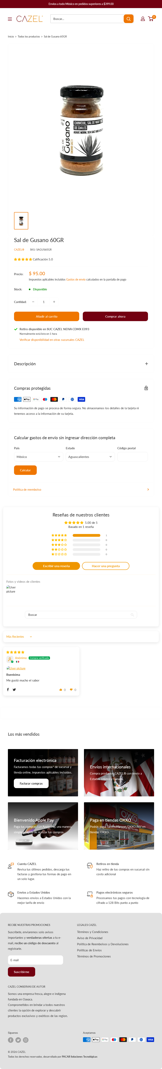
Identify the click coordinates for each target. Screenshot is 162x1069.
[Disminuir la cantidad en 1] (33, 302)
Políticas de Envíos (89, 950)
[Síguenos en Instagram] (25, 1040)
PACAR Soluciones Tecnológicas (79, 1056)
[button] (23, 259)
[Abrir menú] (10, 19)
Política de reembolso (27, 489)
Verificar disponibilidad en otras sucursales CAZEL (52, 339)
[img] (15, 652)
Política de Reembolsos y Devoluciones (103, 944)
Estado (70, 448)
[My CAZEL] (143, 19)
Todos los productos (29, 36)
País (17, 448)
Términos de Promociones (94, 956)
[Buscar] (129, 18)
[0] (150, 18)
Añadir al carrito (46, 316)
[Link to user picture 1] (41, 668)
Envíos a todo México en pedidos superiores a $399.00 (81, 4)
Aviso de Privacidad (89, 938)
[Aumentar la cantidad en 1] (54, 302)
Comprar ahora (115, 316)
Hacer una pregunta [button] (106, 566)
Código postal (126, 448)
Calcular (25, 470)
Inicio (11, 36)
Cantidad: (20, 302)
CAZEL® (19, 249)
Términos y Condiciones (92, 932)
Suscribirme (21, 972)
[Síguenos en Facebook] (10, 1040)
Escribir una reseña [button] (56, 566)
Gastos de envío (76, 279)
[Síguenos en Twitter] (18, 1040)
